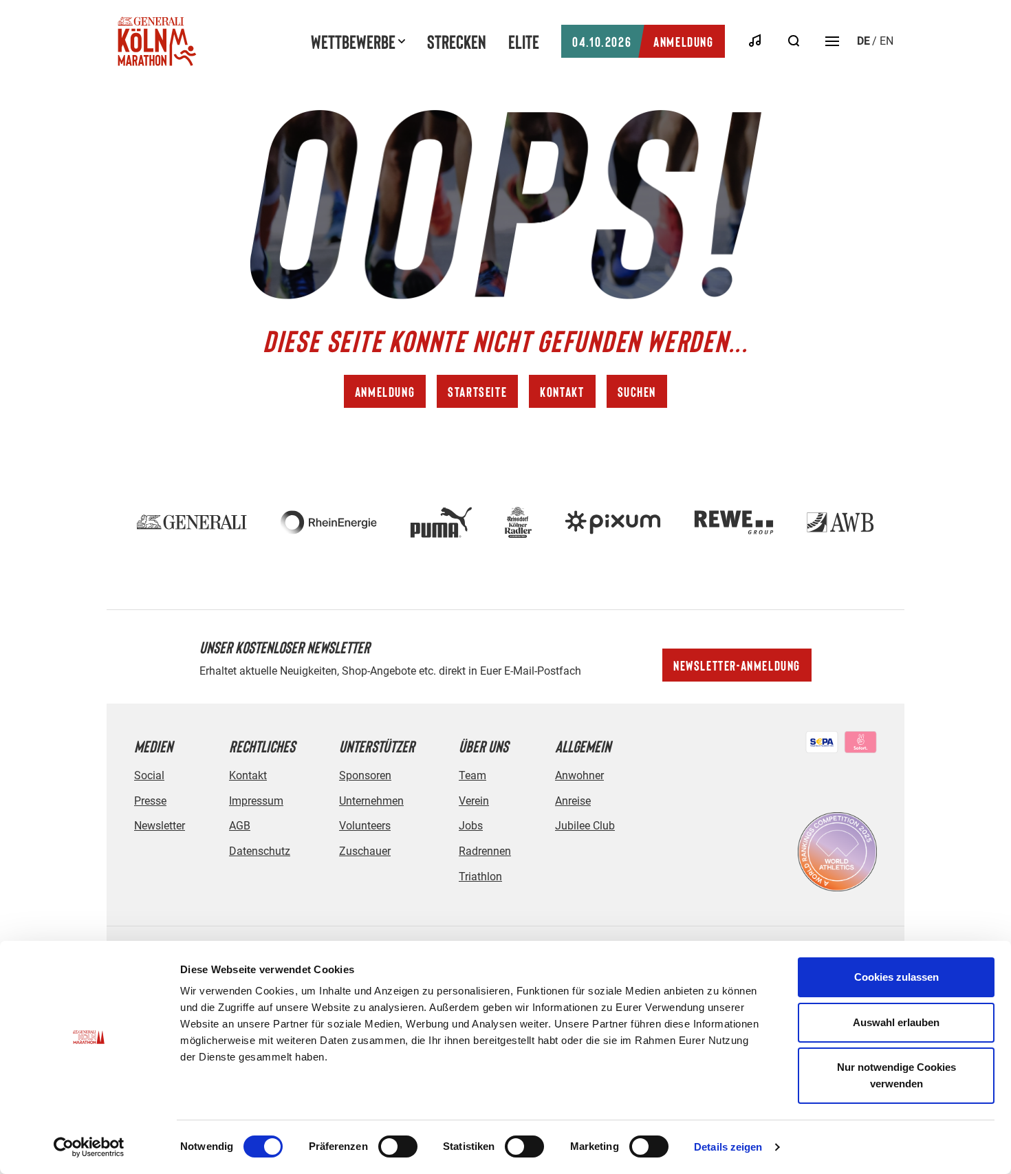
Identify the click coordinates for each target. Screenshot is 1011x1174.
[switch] (397, 1146)
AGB (239, 825)
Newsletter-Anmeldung (737, 665)
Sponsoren (365, 775)
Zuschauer (365, 851)
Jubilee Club (585, 825)
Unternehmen (371, 800)
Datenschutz (259, 851)
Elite (523, 41)
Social (149, 775)
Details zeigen (728, 1147)
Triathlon (480, 876)
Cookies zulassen (896, 977)
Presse (150, 800)
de (863, 40)
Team (472, 775)
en (886, 40)
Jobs (471, 825)
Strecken (456, 41)
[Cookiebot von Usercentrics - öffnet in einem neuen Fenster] (89, 1147)
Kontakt (562, 391)
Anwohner (579, 775)
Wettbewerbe (353, 41)
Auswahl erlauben (896, 1022)
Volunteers (365, 825)
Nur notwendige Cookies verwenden (896, 1075)
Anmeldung (642, 41)
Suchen (637, 391)
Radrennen (485, 851)
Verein (474, 800)
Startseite (477, 391)
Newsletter (159, 825)
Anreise (573, 800)
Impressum (256, 800)
